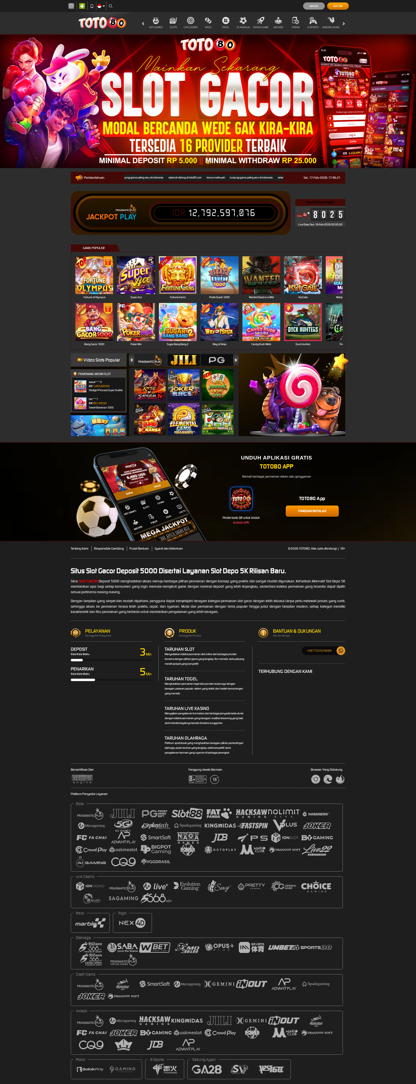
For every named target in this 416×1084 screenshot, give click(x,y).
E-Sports (313, 27)
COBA (152, 380)
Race (208, 27)
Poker (296, 27)
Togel (225, 27)
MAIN (97, 275)
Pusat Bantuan (139, 548)
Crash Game (260, 27)
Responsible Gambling (109, 548)
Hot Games (155, 27)
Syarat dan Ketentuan (169, 548)
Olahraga (243, 27)
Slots (173, 27)
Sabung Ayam (330, 27)
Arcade (278, 27)
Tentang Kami (79, 548)
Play (128, 217)
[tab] (150, 360)
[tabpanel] (208, 101)
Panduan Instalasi (312, 511)
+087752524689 (319, 650)
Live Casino (191, 27)
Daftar (338, 6)
